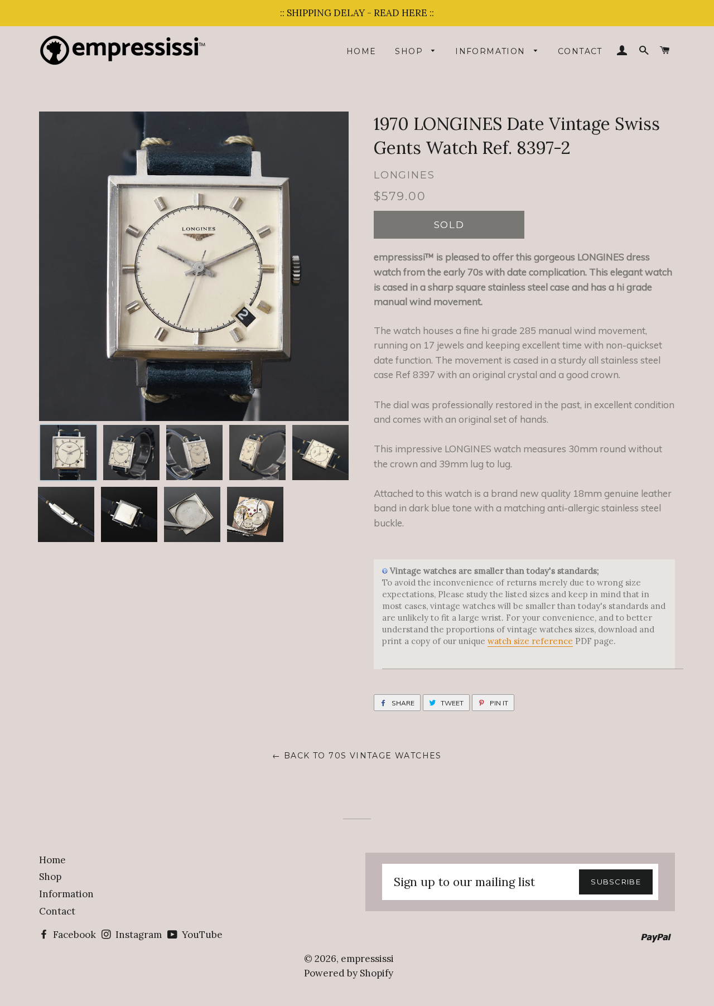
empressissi (367, 958)
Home (361, 51)
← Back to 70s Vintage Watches (357, 756)
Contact (580, 51)
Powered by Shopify (348, 973)
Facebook (73, 934)
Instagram (137, 934)
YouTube (201, 934)
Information (491, 51)
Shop (410, 51)
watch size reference (530, 641)
